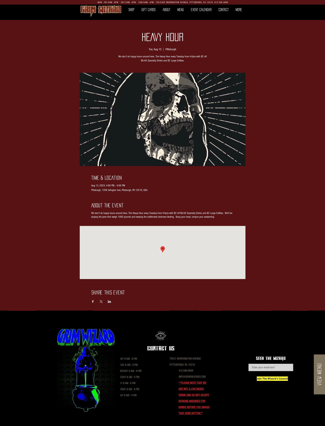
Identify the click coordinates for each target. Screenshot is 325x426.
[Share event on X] (101, 301)
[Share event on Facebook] (92, 301)
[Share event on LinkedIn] (109, 301)
